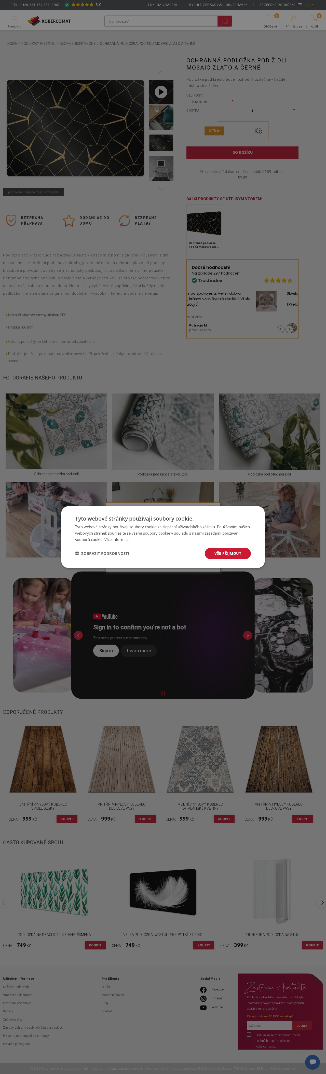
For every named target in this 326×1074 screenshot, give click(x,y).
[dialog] (163, 537)
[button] (102, 553)
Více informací (116, 539)
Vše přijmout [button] (227, 553)
